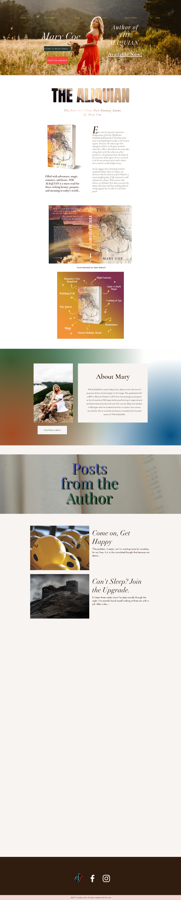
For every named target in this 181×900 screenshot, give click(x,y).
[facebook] (92, 878)
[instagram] (106, 878)
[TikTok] (78, 878)
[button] (122, 66)
